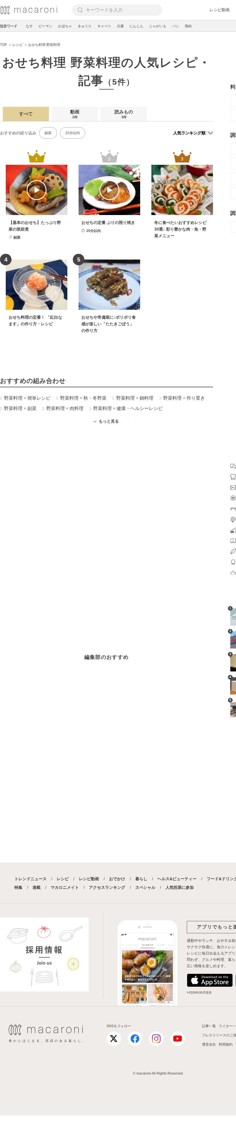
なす (29, 26)
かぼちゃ (65, 26)
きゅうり (85, 26)
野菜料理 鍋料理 (134, 398)
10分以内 (72, 133)
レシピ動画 (220, 9)
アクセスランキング (107, 887)
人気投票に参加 (179, 887)
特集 (18, 887)
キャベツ (104, 26)
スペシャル (145, 887)
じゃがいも (157, 26)
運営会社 (209, 1044)
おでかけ (117, 878)
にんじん (136, 26)
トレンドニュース (30, 878)
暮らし (141, 878)
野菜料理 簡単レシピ (27, 398)
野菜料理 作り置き (184, 398)
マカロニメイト (65, 887)
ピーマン (45, 26)
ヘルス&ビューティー (177, 878)
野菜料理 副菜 (20, 408)
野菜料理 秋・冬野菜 (83, 398)
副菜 (48, 133)
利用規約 (226, 1044)
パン (175, 26)
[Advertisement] (106, 506)
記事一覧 (209, 1026)
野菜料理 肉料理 (64, 408)
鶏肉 (188, 26)
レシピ (63, 878)
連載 (37, 887)
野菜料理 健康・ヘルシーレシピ (128, 408)
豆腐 (120, 26)
